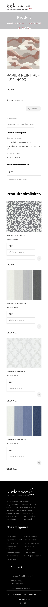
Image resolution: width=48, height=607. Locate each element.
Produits (20, 23)
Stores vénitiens (13, 552)
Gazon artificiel (13, 556)
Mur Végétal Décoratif (32, 556)
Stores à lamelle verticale (13, 548)
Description (12, 118)
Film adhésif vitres (31, 543)
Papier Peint (19, 100)
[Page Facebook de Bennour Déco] (22, 603)
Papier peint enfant (14, 540)
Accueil (10, 23)
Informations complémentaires (21, 124)
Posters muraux (30, 536)
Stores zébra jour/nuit (29, 548)
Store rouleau (29, 552)
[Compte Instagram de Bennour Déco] (26, 603)
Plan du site (11, 559)
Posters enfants (30, 540)
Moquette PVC (12, 543)
